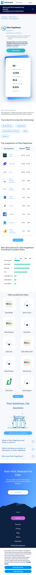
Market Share (13, 17)
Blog (18, 533)
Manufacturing (21, 126)
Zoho (16, 46)
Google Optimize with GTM (11, 180)
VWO (10, 172)
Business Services (7, 126)
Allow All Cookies (18, 567)
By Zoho (9, 30)
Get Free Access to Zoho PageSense (18, 433)
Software (5, 136)
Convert (11, 206)
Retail (25, 131)
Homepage (4, 17)
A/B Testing (4, 18)
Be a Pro (18, 518)
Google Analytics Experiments (12, 231)
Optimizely (12, 163)
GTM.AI (7, 11)
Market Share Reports (18, 545)
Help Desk (18, 541)
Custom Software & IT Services (11, 131)
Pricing (18, 528)
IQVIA (21, 45)
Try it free (18, 492)
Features (18, 524)
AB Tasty (11, 214)
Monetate (11, 222)
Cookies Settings (18, 571)
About (18, 537)
